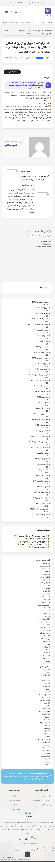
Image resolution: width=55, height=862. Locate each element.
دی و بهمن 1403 (41, 391)
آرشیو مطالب (46, 805)
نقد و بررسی (39, 58)
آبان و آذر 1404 (42, 341)
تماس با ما (12, 3)
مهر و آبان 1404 (42, 347)
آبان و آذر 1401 (42, 486)
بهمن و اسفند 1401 (40, 481)
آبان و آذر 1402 (42, 470)
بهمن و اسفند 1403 (40, 386)
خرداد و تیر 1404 (41, 369)
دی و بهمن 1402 (41, 458)
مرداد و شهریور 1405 (40, 302)
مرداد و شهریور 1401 (40, 498)
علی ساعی (47, 58)
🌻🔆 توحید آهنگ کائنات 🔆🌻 (37, 539)
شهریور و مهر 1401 (41, 492)
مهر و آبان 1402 (42, 475)
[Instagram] (31, 836)
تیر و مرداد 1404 (41, 363)
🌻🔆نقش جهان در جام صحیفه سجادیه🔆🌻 (18, 23)
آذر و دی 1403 (42, 397)
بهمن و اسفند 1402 (40, 453)
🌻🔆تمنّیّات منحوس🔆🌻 (39, 547)
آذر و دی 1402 (42, 464)
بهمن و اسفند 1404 (40, 330)
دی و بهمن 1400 (41, 514)
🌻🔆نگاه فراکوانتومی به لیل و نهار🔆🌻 (33, 544)
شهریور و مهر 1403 (40, 414)
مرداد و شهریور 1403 (40, 419)
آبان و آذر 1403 (42, 403)
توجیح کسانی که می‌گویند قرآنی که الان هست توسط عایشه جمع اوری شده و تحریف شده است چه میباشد (26, 85)
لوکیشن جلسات (30, 3)
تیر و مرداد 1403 (41, 425)
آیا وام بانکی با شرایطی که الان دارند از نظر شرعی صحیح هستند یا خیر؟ (35, 178)
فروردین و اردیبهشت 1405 (38, 324)
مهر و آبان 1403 (42, 408)
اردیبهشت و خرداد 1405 (39, 319)
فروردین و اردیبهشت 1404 (38, 375)
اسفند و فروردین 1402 (39, 447)
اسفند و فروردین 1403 (39, 380)
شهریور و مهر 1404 (40, 352)
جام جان (48, 15)
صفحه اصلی (46, 796)
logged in (47, 244)
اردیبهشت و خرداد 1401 (39, 509)
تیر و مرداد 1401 (42, 503)
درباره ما (21, 3)
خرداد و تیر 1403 (41, 430)
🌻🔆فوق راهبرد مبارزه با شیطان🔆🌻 (34, 541)
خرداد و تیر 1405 (41, 313)
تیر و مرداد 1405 (41, 307)
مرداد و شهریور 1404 (40, 358)
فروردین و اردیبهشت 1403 (38, 442)
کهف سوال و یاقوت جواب (41, 800)
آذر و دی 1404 (42, 335)
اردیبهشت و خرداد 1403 (39, 436)
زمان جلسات (42, 3)
